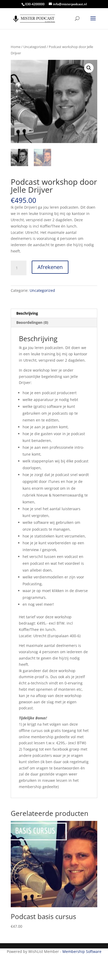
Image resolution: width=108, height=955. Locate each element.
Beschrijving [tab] (27, 313)
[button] (89, 68)
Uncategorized (34, 46)
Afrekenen (50, 267)
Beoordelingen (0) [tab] (32, 322)
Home (15, 46)
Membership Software (81, 951)
